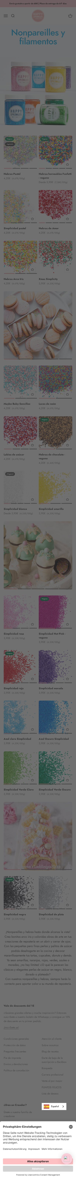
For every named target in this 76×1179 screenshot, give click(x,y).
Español (55, 1106)
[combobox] (54, 1106)
